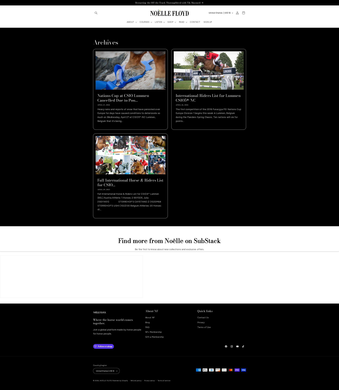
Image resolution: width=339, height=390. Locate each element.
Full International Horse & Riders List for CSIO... (130, 182)
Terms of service (164, 381)
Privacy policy (149, 381)
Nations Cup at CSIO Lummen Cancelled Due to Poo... (123, 98)
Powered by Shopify (120, 381)
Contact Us (203, 317)
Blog (147, 322)
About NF (150, 317)
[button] (96, 13)
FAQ (147, 327)
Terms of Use (204, 327)
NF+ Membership (153, 332)
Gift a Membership (154, 337)
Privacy (201, 322)
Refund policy (136, 381)
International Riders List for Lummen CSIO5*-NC (208, 98)
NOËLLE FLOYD (106, 381)
